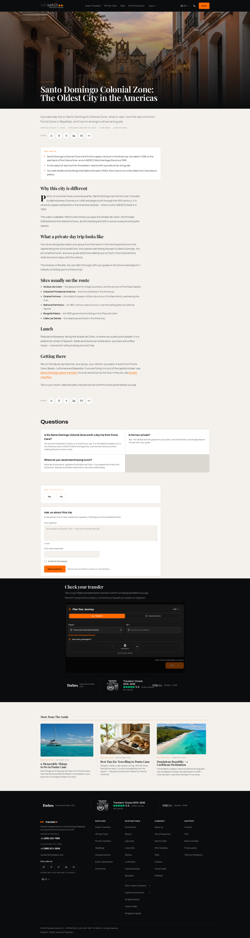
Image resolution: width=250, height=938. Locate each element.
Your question (50, 522)
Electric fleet (161, 841)
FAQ (186, 834)
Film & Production (136, 5)
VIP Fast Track (110, 5)
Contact (188, 827)
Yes (49, 496)
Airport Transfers (93, 5)
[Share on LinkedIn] (74, 136)
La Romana (130, 861)
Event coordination (104, 861)
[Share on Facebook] (59, 136)
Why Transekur (161, 847)
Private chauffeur (103, 841)
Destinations (120, 128)
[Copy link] (89, 136)
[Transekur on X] (59, 867)
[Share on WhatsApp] (51, 136)
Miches (128, 854)
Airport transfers (103, 827)
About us (159, 827)
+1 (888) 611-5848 (50, 848)
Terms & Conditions (193, 854)
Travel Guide (160, 868)
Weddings (99, 847)
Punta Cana (130, 827)
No (61, 496)
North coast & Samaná (137, 885)
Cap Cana (129, 841)
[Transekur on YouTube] (74, 867)
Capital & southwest (137, 892)
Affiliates (159, 875)
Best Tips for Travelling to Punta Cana (124, 761)
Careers (158, 861)
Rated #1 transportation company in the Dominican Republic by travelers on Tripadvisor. (105, 597)
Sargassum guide (133, 913)
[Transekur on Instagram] (44, 867)
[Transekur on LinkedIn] (66, 867)
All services (100, 868)
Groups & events (102, 854)
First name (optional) (53, 548)
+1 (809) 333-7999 (50, 838)
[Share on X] (66, 136)
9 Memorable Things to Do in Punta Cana (54, 765)
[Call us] (194, 6)
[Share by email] (81, 136)
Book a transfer (191, 841)
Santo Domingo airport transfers (59, 372)
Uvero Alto (130, 847)
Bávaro (128, 834)
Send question (55, 569)
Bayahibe (129, 875)
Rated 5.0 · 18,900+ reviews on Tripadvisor (57, 932)
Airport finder (131, 906)
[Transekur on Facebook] (51, 867)
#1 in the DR (128, 690)
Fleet (122, 5)
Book (204, 5)
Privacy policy (190, 847)
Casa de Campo (132, 868)
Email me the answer (57, 561)
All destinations (132, 899)
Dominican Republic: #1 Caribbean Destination (172, 763)
